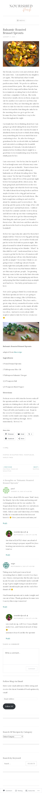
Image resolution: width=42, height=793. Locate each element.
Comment (31, 669)
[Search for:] (14, 764)
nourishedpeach (20, 532)
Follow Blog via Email (13, 681)
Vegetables (29, 455)
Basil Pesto (36, 468)
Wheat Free (8, 457)
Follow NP (9, 706)
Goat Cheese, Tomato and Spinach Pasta (10, 469)
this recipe (18, 352)
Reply (5, 523)
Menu (22, 20)
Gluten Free (17, 455)
